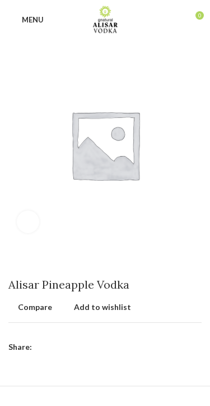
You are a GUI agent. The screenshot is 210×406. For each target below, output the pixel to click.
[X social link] (54, 347)
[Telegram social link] (92, 347)
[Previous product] (173, 261)
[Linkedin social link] (79, 347)
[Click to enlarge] (28, 222)
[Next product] (196, 261)
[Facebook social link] (41, 347)
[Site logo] (105, 19)
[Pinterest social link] (66, 347)
